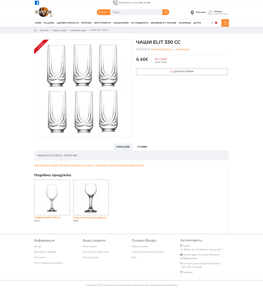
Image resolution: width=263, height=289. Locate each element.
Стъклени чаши (78, 30)
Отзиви (142, 146)
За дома (44, 30)
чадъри (113, 165)
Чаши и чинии (59, 30)
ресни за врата (126, 165)
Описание (123, 146)
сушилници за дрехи (82, 165)
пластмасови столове (46, 165)
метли (140, 165)
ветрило (64, 165)
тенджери (101, 165)
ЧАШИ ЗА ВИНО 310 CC (47, 217)
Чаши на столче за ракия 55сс (91, 217)
